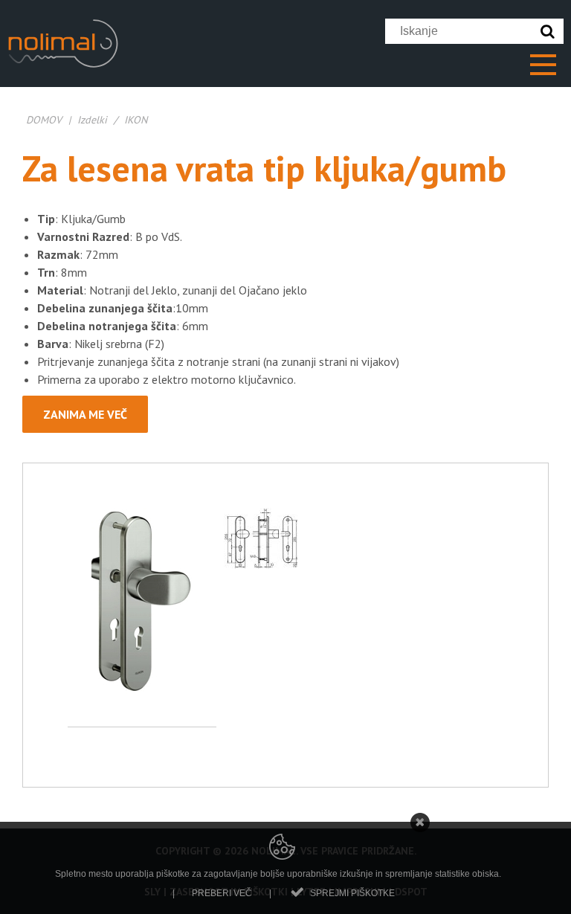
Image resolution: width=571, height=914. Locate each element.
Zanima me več (85, 414)
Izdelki (92, 119)
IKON (135, 119)
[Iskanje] (551, 31)
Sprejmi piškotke (352, 893)
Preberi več (222, 893)
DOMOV (44, 119)
